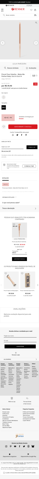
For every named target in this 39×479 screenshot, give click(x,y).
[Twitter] (24, 447)
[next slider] (1, 285)
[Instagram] (6, 447)
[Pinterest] (10, 447)
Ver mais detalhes (8, 197)
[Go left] (3, 42)
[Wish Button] (4, 126)
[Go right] (36, 42)
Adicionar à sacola (22, 127)
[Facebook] (19, 447)
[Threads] (28, 447)
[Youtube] (15, 447)
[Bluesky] (33, 447)
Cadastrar (20, 346)
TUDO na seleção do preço (19, 2)
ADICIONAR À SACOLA (19, 259)
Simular (31, 147)
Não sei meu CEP (6, 151)
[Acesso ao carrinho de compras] (35, 10)
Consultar (29, 166)
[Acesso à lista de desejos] (31, 10)
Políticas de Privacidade (26, 467)
